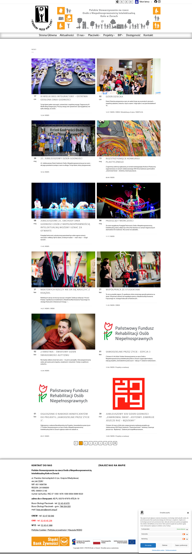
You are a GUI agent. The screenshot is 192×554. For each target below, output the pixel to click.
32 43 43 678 (64, 503)
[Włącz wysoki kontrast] (117, 1)
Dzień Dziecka (114, 97)
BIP (120, 35)
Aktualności (67, 35)
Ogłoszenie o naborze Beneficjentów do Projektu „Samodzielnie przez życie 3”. (65, 417)
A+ (131, 2)
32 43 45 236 (46, 521)
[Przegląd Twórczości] (128, 201)
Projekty (108, 35)
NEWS (47, 115)
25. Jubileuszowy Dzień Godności (61, 158)
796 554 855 (65, 506)
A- (122, 2)
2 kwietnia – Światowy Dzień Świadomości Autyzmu (58, 353)
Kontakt (148, 35)
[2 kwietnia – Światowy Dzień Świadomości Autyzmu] (63, 332)
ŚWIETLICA (139, 112)
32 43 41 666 (46, 525)
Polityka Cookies (39, 530)
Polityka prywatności (171, 550)
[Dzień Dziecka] (128, 76)
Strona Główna (48, 35)
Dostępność (133, 35)
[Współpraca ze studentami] (128, 269)
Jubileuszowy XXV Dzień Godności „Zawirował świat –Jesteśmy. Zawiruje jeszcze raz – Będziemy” (130, 417)
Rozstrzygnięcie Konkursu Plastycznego (123, 160)
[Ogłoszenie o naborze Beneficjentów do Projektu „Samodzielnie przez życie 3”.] (63, 394)
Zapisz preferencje (181, 545)
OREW (118, 112)
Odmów (164, 545)
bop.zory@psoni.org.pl (46, 510)
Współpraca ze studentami (123, 290)
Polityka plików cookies (158, 550)
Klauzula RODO (75, 530)
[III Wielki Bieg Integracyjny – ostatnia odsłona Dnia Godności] (63, 76)
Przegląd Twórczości (120, 221)
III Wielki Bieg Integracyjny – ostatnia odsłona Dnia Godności (64, 98)
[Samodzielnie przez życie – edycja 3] (128, 331)
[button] (188, 513)
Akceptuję (148, 545)
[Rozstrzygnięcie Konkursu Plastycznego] (128, 138)
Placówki (93, 35)
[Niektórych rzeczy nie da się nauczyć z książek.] (63, 269)
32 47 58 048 (48, 516)
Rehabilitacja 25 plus (128, 112)
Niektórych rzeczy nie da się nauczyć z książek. (65, 291)
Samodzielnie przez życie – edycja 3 (128, 352)
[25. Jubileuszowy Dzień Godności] (63, 138)
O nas (80, 35)
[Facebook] (155, 2)
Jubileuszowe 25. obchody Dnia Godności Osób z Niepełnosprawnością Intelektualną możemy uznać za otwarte (65, 226)
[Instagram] (159, 2)
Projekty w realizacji (122, 367)
